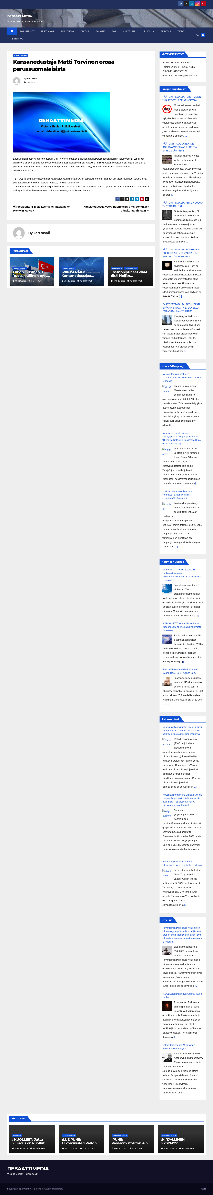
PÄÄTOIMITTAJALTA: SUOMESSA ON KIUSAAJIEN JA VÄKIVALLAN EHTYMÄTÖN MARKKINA (180, 253)
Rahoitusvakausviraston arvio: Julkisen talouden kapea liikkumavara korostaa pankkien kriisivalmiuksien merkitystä (182, 730)
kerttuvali (32, 78)
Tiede (180, 31)
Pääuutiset (27, 31)
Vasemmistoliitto (119, 1135)
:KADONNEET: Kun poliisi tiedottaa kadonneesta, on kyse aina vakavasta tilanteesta (181, 627)
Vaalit (203, 1189)
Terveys (166, 31)
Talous (100, 31)
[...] (185, 136)
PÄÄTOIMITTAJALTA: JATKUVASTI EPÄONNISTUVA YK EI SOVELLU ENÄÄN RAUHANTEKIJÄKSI (181, 307)
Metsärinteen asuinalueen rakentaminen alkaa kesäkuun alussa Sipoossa (181, 377)
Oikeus (84, 31)
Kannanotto (117, 268)
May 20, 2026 (121, 1148)
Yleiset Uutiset (20, 55)
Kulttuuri (129, 31)
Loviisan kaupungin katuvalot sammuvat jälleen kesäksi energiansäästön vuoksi (177, 494)
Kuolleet (17, 1135)
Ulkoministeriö (69, 1135)
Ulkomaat (47, 31)
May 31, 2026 (21, 1148)
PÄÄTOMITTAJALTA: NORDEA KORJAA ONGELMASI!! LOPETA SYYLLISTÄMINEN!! (179, 147)
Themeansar (57, 1189)
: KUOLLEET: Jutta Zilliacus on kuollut (28, 1141)
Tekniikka (16, 38)
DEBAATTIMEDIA (19, 16)
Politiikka (67, 31)
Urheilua (148, 31)
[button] (197, 35)
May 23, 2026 (71, 1148)
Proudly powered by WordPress (20, 1189)
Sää (114, 31)
